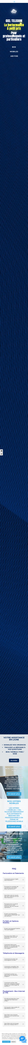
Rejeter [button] (13, 1041)
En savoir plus (14, 794)
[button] (23, 1040)
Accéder (14, 760)
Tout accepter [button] (6, 1041)
